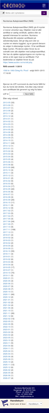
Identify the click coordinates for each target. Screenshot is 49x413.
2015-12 (6, 175)
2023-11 (6, 343)
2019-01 (6, 256)
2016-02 (6, 180)
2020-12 (6, 297)
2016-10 (6, 202)
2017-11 (6, 229)
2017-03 (6, 213)
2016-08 (6, 197)
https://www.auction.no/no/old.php (17, 62)
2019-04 (6, 264)
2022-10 (6, 326)
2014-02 (6, 121)
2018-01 (6, 234)
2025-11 (6, 364)
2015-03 (6, 153)
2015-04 (6, 156)
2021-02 (6, 302)
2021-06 (6, 307)
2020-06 (6, 283)
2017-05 (6, 218)
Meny (45, 6)
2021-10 (6, 310)
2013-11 (6, 113)
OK (44, 13)
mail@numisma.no (27, 396)
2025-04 (6, 353)
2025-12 (6, 367)
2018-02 (6, 237)
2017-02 (6, 210)
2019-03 (6, 261)
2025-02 (6, 351)
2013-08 (6, 110)
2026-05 (6, 372)
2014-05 (6, 129)
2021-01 (6, 299)
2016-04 (6, 186)
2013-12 (6, 116)
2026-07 (6, 378)
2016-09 (6, 199)
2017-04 (6, 216)
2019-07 (6, 270)
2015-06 (6, 161)
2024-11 (6, 348)
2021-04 (6, 305)
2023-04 (6, 334)
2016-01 (6, 178)
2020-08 (6, 288)
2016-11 (6, 205)
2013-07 (6, 107)
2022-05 (6, 321)
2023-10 (6, 340)
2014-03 (6, 124)
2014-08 (6, 134)
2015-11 (6, 172)
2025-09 (6, 359)
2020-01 (6, 278)
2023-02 (6, 332)
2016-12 (6, 207)
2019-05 (6, 267)
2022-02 (6, 318)
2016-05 (6, 189)
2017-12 (6, 232)
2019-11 (6, 275)
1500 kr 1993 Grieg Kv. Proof (15, 70)
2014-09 (6, 137)
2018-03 (6, 240)
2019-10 (6, 272)
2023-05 (6, 337)
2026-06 (6, 375)
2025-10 (6, 361)
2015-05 (6, 159)
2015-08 (6, 164)
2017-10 (6, 226)
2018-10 (6, 251)
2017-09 (6, 224)
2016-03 (6, 183)
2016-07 (6, 194)
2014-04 (6, 126)
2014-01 (6, 118)
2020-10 (6, 291)
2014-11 (6, 143)
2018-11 (6, 253)
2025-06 (6, 356)
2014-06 (6, 132)
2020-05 (6, 280)
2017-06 (6, 221)
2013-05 (6, 102)
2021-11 (6, 313)
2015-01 (6, 148)
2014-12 (6, 145)
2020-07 (6, 286)
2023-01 (6, 329)
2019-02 (6, 259)
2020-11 (6, 294)
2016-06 (6, 191)
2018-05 (6, 245)
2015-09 (6, 167)
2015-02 (6, 151)
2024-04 (6, 345)
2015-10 (6, 170)
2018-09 (6, 248)
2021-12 (6, 316)
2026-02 (6, 370)
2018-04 (6, 243)
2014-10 (6, 140)
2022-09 (6, 324)
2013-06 (6, 105)
